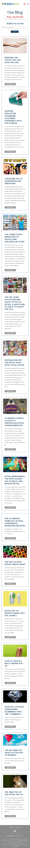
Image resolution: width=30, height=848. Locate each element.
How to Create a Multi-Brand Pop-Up (14, 663)
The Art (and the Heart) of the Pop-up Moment (14, 752)
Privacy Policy (15, 846)
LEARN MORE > (10, 84)
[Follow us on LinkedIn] (15, 831)
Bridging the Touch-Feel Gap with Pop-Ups (13, 60)
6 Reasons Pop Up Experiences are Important (13, 181)
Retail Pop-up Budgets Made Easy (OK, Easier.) (15, 613)
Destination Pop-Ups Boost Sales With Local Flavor (14, 362)
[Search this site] (25, 4)
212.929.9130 (10, 836)
